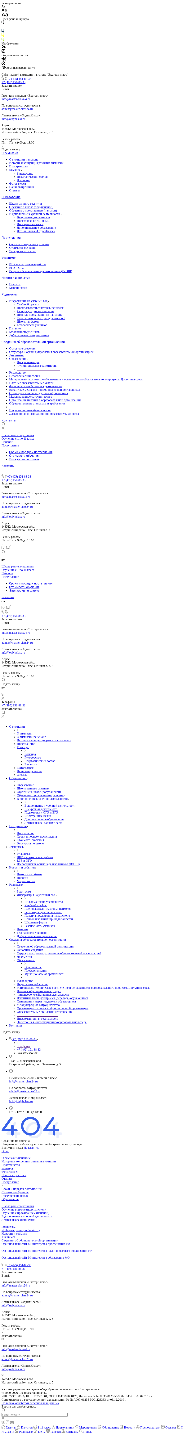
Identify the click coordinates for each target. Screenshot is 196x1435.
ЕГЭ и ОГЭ (16, 267)
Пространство (18, 166)
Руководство (25, 173)
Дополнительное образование (36, 227)
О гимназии (10, 153)
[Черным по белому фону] (3, 23)
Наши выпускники (21, 187)
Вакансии (23, 180)
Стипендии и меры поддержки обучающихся (38, 393)
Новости (14, 284)
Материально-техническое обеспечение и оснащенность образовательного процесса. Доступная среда (76, 379)
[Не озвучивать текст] (3, 64)
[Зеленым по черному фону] (3, 40)
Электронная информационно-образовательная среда (44, 413)
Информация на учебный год (28, 301)
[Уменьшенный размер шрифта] (3, 6)
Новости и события (16, 278)
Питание (15, 328)
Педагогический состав (32, 176)
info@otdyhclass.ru (13, 118)
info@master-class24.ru (16, 99)
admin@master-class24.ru (17, 109)
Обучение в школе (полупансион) (31, 207)
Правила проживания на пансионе (39, 314)
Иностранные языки (30, 224)
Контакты (9, 420)
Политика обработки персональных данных (30, 1403)
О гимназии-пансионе (23, 159)
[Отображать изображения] (4, 47)
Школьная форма (28, 321)
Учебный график (28, 304)
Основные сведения (22, 348)
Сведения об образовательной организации (33, 342)
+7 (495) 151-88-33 (19, 78)
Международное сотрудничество (30, 396)
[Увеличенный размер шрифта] (5, 15)
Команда (15, 169)
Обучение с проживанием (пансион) (33, 210)
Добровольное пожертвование (29, 335)
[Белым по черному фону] (3, 27)
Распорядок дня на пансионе (35, 311)
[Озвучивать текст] (4, 59)
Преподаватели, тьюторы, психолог (40, 307)
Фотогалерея (17, 183)
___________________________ (30, 406)
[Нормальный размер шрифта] (4, 10)
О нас (5, 1151)
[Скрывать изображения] (3, 51)
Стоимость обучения (22, 247)
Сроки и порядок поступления (29, 244)
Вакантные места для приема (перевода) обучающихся (44, 389)
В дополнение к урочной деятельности (35, 213)
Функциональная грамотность (36, 365)
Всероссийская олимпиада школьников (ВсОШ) (40, 271)
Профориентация (28, 362)
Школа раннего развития (25, 203)
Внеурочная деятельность (33, 217)
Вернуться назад (12, 1147)
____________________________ (38, 369)
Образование (11, 197)
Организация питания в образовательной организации (45, 400)
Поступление (11, 238)
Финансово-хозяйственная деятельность (35, 386)
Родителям (9, 294)
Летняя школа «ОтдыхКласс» (36, 231)
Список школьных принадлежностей (41, 318)
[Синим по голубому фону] (3, 31)
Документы (16, 355)
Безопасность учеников (32, 325)
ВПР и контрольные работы (27, 264)
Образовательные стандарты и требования (37, 403)
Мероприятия (18, 287)
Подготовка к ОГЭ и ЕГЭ (34, 220)
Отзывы (14, 190)
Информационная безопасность (30, 410)
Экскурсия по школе (22, 251)
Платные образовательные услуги (31, 382)
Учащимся (9, 258)
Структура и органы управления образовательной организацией (51, 352)
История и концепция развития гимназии (36, 163)
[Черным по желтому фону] (3, 35)
